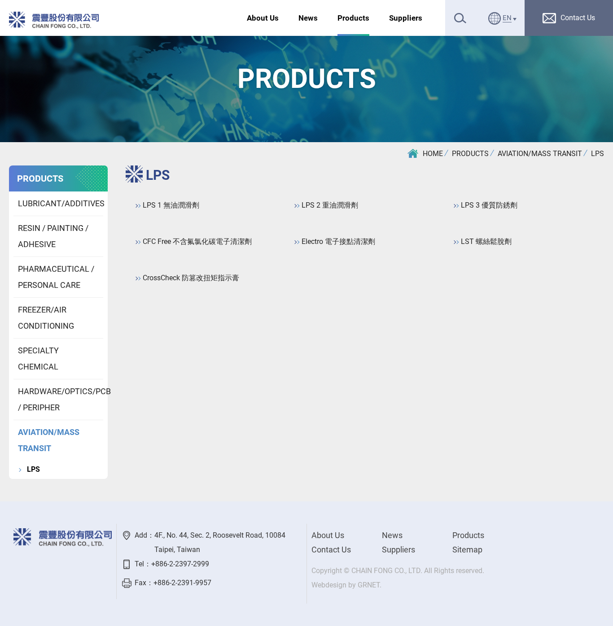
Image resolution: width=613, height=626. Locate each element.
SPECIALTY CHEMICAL (38, 358)
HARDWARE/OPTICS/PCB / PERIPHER (60, 399)
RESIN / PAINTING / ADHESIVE (53, 236)
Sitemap (467, 549)
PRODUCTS (470, 153)
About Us (263, 17)
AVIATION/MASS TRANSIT (540, 153)
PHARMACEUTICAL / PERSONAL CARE (56, 277)
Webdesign (328, 585)
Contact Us (331, 549)
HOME (433, 153)
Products (353, 17)
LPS (597, 153)
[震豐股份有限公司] (54, 20)
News (308, 17)
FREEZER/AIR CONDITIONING (46, 317)
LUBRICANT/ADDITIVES (60, 203)
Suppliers (405, 17)
